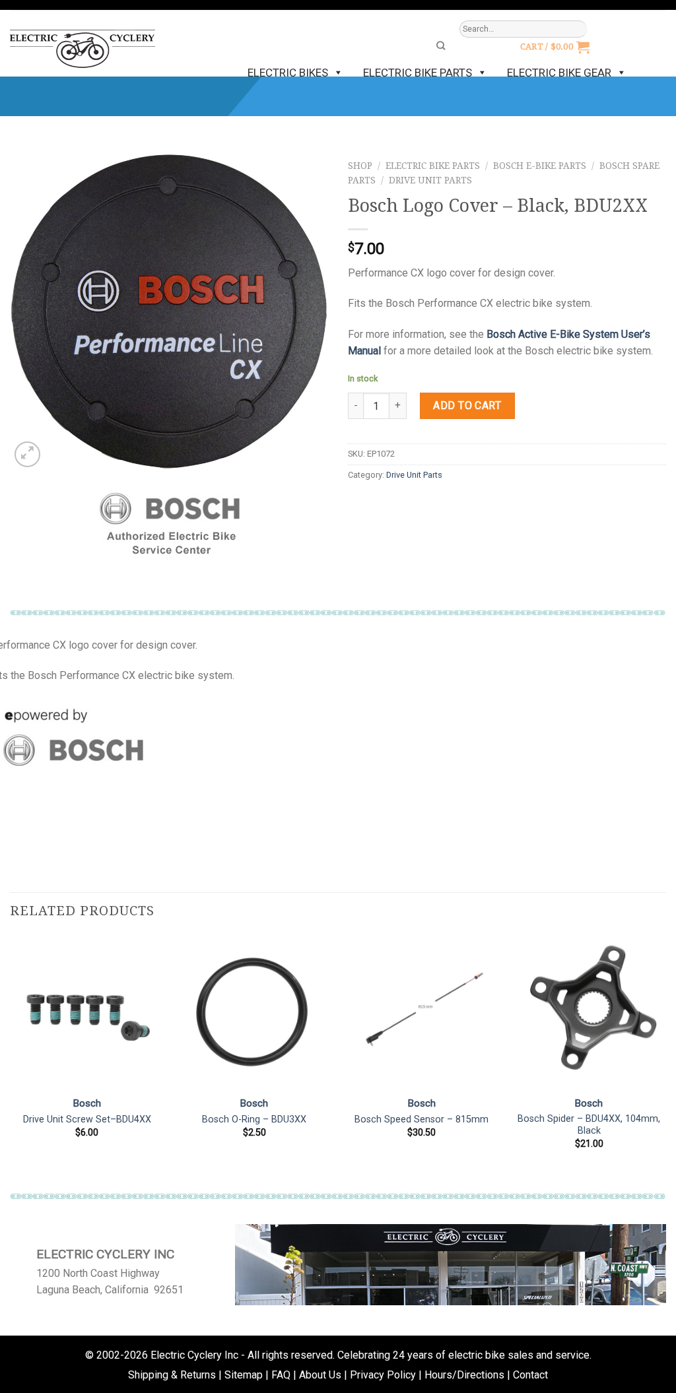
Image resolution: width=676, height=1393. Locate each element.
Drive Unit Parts (430, 180)
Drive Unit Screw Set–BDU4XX (87, 1119)
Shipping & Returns (172, 1375)
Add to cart (467, 405)
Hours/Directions (464, 1375)
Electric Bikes (288, 72)
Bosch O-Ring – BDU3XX (254, 1119)
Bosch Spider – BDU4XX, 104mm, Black (589, 1125)
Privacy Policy (383, 1375)
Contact (530, 1375)
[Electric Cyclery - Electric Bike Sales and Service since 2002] (82, 43)
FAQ (280, 1375)
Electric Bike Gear (559, 72)
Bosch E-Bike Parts (539, 165)
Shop (360, 165)
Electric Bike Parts (417, 72)
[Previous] (10, 1060)
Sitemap (243, 1375)
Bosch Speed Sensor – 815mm (422, 1119)
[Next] (665, 1060)
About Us (320, 1375)
